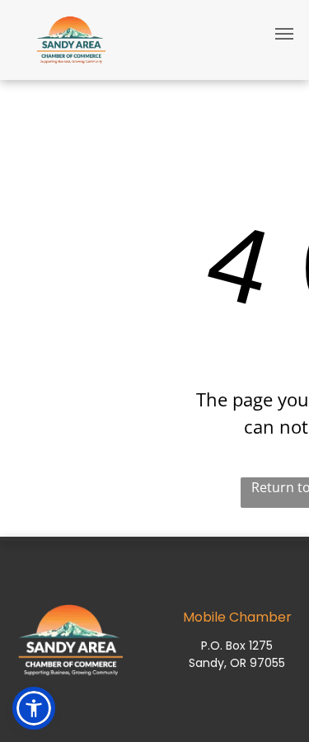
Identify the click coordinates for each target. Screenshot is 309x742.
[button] (33, 708)
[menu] (284, 33)
